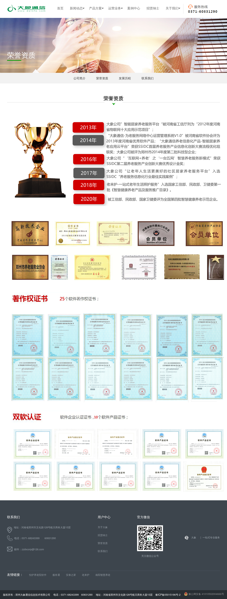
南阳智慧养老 (102, 574)
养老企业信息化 (98, 33)
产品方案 (95, 8)
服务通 (56, 574)
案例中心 (133, 8)
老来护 (85, 574)
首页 (60, 8)
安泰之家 (71, 574)
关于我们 (172, 8)
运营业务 (114, 8)
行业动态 (78, 33)
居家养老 (116, 33)
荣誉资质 (173, 33)
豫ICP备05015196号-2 (168, 594)
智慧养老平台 (97, 42)
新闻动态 (76, 8)
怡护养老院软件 (37, 574)
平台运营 (116, 42)
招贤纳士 (152, 8)
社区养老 (116, 24)
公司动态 (78, 24)
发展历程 (173, 42)
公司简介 (173, 24)
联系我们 (173, 51)
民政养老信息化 (98, 24)
